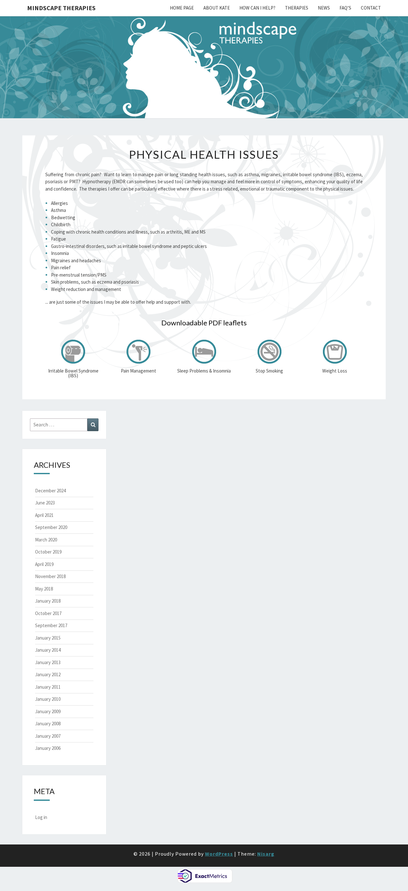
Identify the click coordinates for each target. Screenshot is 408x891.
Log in (41, 817)
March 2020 (46, 540)
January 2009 (48, 711)
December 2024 (50, 491)
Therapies (296, 8)
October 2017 (48, 613)
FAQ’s (345, 8)
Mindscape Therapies (61, 8)
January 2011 (48, 687)
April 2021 (44, 515)
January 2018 (48, 601)
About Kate (216, 8)
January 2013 (48, 662)
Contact (371, 8)
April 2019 (44, 564)
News (324, 8)
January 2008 (48, 724)
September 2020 (51, 527)
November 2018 (50, 576)
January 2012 (48, 674)
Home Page (182, 8)
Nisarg (265, 854)
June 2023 (45, 503)
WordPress (219, 854)
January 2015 (48, 638)
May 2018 (44, 589)
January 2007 (48, 736)
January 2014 (48, 650)
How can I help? (257, 8)
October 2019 (48, 552)
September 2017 (51, 625)
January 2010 (48, 699)
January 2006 (48, 748)
